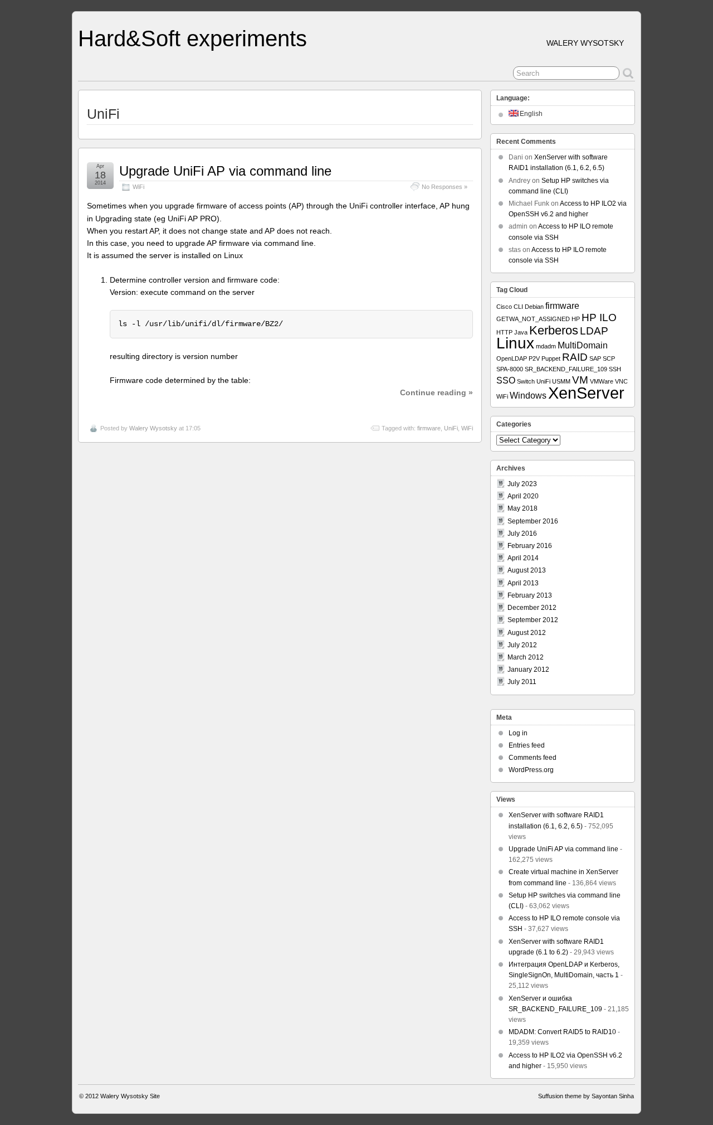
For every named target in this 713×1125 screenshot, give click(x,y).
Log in (518, 733)
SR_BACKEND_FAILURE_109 (566, 369)
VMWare (601, 381)
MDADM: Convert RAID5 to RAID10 (562, 1032)
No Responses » (444, 186)
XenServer (586, 393)
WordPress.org (531, 770)
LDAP (594, 331)
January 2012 (528, 669)
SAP (595, 358)
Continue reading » (436, 392)
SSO (505, 380)
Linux (515, 343)
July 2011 (521, 682)
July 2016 (522, 533)
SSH (615, 369)
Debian (534, 306)
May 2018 (522, 508)
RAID (575, 357)
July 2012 (522, 645)
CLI (518, 306)
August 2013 (526, 570)
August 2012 (526, 633)
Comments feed (532, 758)
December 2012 (531, 608)
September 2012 (532, 620)
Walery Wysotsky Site (130, 1096)
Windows (528, 395)
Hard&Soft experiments (192, 38)
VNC (621, 381)
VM (580, 380)
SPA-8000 (509, 369)
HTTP (504, 332)
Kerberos (553, 330)
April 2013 (523, 583)
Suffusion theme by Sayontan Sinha (586, 1096)
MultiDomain (583, 345)
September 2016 (532, 521)
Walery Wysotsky (153, 428)
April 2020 (523, 496)
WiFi (138, 186)
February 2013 (529, 595)
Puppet (550, 358)
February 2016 (529, 546)
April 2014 (523, 558)
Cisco (504, 306)
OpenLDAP (511, 358)
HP (576, 319)
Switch (526, 381)
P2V (534, 358)
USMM (561, 381)
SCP (609, 358)
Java (521, 332)
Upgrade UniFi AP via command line (225, 170)
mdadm (546, 346)
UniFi (451, 428)
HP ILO (599, 317)
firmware (429, 428)
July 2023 (522, 484)
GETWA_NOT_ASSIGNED (533, 319)
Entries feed (527, 745)
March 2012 (525, 657)
